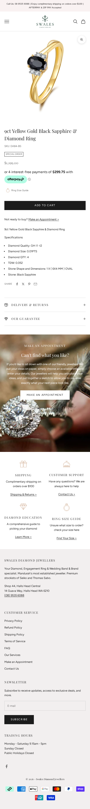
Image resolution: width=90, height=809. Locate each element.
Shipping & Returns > (23, 494)
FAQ (7, 648)
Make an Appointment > (43, 219)
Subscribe (19, 719)
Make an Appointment (45, 394)
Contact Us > (66, 494)
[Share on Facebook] (17, 284)
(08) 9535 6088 (14, 595)
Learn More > (23, 536)
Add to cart (45, 205)
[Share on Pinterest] (29, 284)
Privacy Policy (13, 620)
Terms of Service (14, 641)
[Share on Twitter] (23, 284)
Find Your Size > (67, 538)
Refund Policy (13, 627)
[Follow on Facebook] (6, 766)
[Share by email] (35, 284)
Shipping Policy (14, 634)
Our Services (12, 655)
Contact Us (11, 668)
